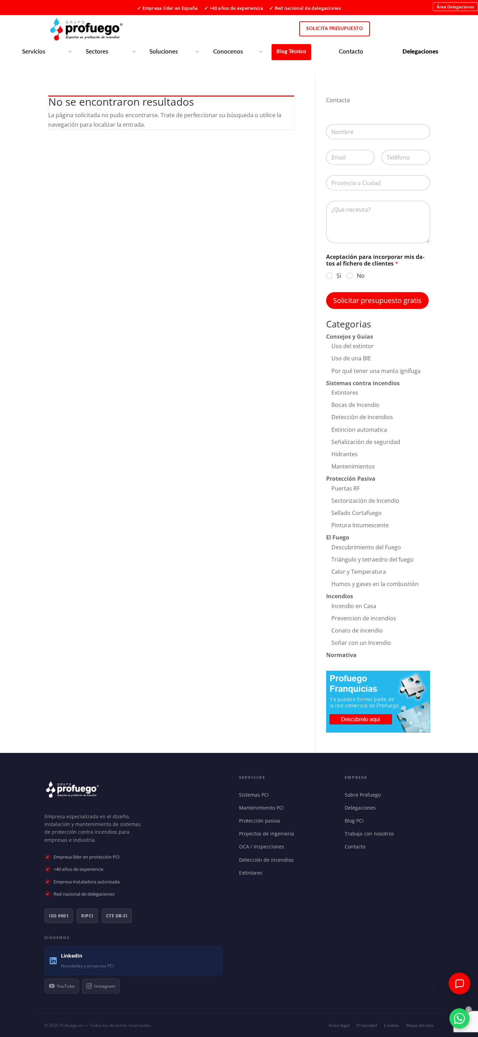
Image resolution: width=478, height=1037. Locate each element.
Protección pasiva (261, 820)
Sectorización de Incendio (365, 501)
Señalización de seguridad (365, 442)
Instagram (104, 986)
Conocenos (228, 52)
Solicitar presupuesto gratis (377, 300)
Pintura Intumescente (360, 525)
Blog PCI (356, 820)
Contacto (351, 52)
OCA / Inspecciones (263, 846)
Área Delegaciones (455, 6)
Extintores (344, 392)
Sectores (97, 52)
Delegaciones (362, 807)
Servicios (33, 52)
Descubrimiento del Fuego (366, 547)
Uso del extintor (352, 346)
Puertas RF (345, 488)
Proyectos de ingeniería (268, 833)
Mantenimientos (353, 466)
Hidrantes (344, 454)
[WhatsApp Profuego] (459, 1018)
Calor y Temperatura (358, 572)
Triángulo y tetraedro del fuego (372, 559)
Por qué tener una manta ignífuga (376, 371)
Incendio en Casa (353, 606)
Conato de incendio (357, 630)
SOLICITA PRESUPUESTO (334, 29)
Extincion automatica (359, 429)
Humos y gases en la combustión (375, 584)
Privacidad (367, 1025)
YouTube (66, 986)
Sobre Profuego (364, 794)
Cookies (391, 1025)
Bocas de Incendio (355, 405)
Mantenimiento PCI (263, 807)
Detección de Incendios (362, 417)
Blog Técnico (291, 51)
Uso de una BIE (351, 358)
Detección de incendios (268, 859)
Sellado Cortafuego (356, 513)
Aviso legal (339, 1025)
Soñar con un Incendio (361, 643)
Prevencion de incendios (363, 618)
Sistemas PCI (255, 794)
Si (339, 276)
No (361, 276)
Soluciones (163, 52)
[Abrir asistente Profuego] (459, 983)
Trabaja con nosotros (371, 833)
